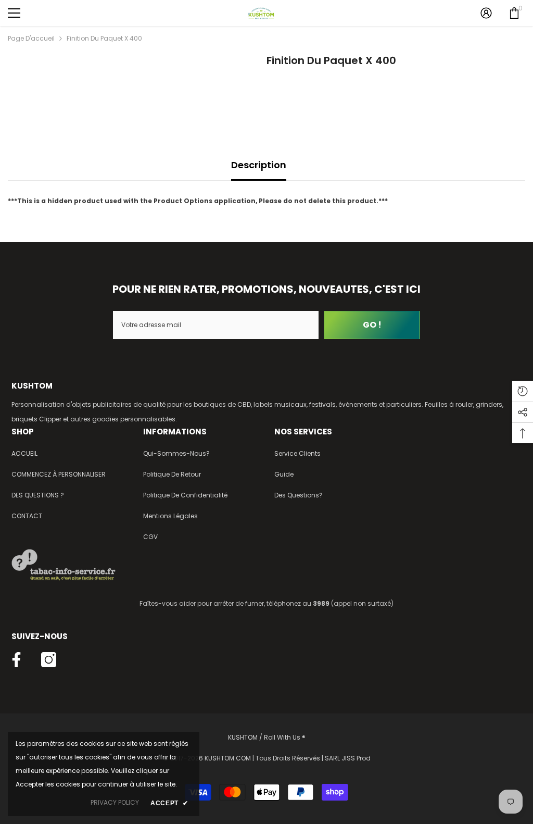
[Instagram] (48, 659)
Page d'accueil (31, 38)
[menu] (14, 13)
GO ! (372, 325)
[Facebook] (16, 659)
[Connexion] (486, 13)
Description (258, 164)
